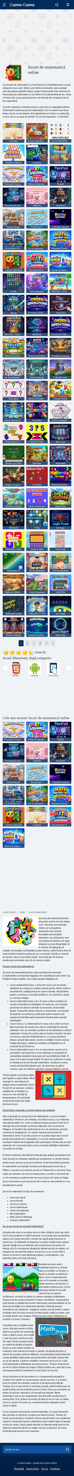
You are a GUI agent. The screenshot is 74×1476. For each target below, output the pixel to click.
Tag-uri (44, 1469)
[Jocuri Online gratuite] (22, 4)
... (34, 643)
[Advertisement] (33, 36)
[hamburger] (4, 4)
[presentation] (5, 668)
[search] (67, 1449)
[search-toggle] (57, 4)
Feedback (55, 1469)
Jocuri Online (32, 1469)
